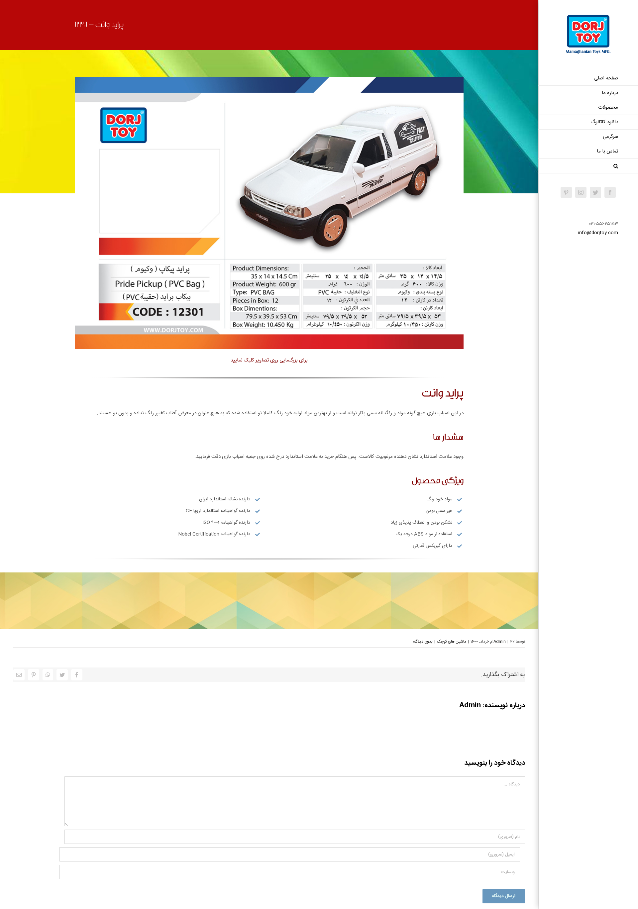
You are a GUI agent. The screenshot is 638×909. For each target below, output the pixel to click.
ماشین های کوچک (451, 641)
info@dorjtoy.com (598, 233)
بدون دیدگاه (423, 641)
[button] (588, 166)
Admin (499, 641)
